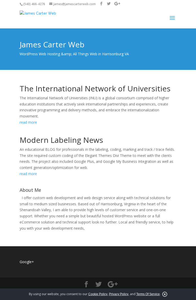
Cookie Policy (97, 294)
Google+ (27, 261)
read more (28, 122)
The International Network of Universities (95, 88)
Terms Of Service (148, 294)
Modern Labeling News (61, 140)
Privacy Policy (118, 294)
